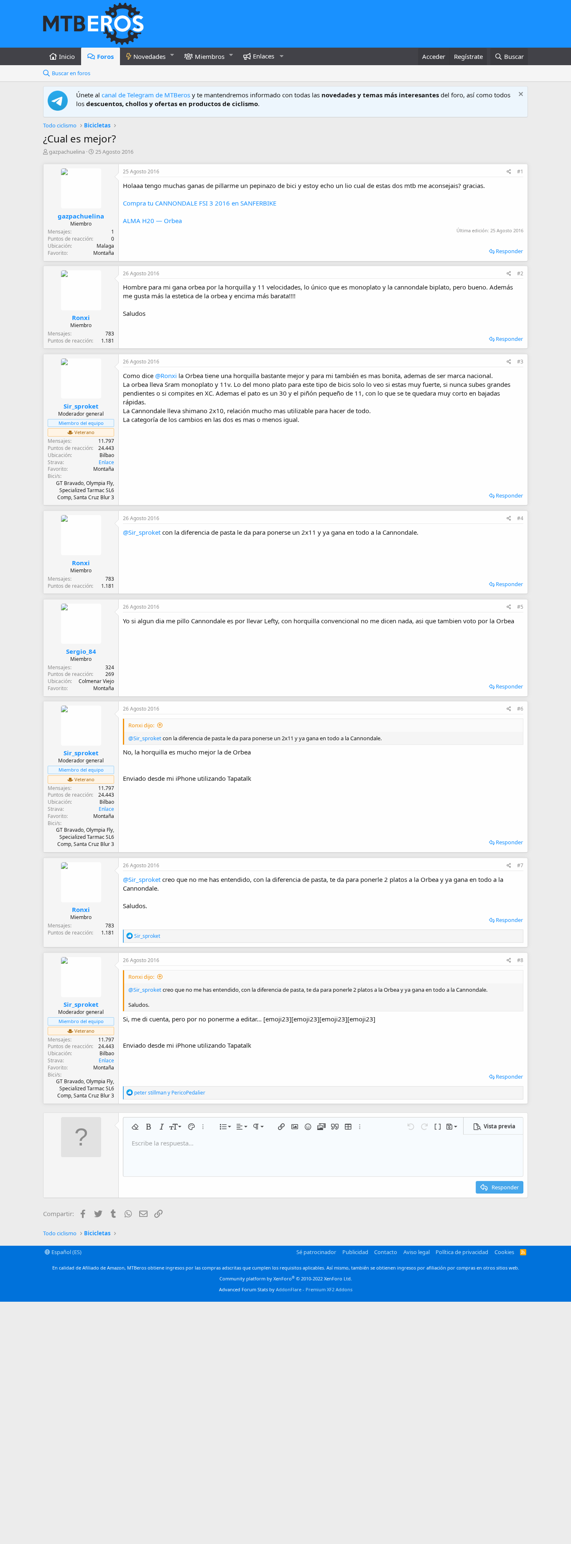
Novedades (149, 56)
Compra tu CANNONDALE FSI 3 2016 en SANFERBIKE (199, 203)
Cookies (504, 1252)
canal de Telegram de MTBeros (146, 95)
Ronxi (81, 317)
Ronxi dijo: (141, 725)
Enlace (106, 462)
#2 (520, 273)
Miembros (209, 56)
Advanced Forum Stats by (285, 1289)
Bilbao (106, 455)
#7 (520, 865)
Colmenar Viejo (96, 681)
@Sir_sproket (142, 532)
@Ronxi (166, 375)
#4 (520, 518)
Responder (509, 251)
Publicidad (355, 1252)
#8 (520, 960)
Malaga (105, 245)
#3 (520, 361)
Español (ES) (66, 1252)
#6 (520, 708)
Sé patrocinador (316, 1252)
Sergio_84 (81, 651)
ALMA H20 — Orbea (152, 220)
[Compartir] (509, 172)
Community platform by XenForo (285, 1278)
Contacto (385, 1252)
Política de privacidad (462, 1252)
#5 (520, 606)
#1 (520, 171)
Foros (105, 56)
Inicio (67, 56)
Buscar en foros (71, 73)
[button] (172, 55)
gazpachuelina (67, 151)
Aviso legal (416, 1252)
